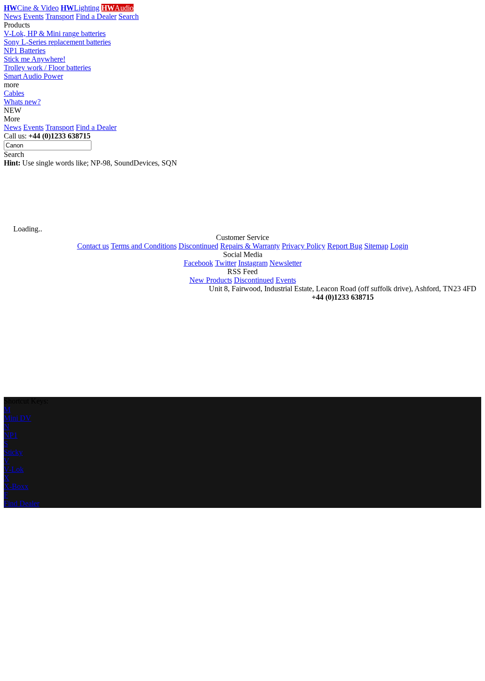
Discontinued (198, 246)
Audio (117, 8)
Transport (59, 16)
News (12, 16)
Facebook (198, 263)
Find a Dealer (96, 16)
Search (128, 16)
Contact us (93, 246)
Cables (14, 93)
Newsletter (285, 263)
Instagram (253, 263)
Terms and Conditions (144, 246)
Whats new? (22, 102)
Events (33, 16)
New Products (210, 280)
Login (399, 246)
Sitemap (376, 246)
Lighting (80, 8)
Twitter (225, 263)
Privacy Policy (303, 246)
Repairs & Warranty (250, 246)
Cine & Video (31, 8)
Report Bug (344, 246)
